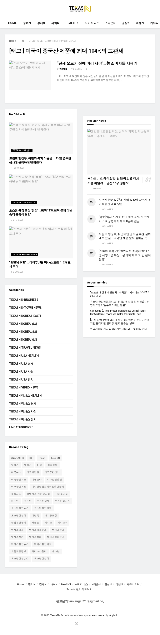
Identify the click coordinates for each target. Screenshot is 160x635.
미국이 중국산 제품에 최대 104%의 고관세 (52, 40)
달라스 (15, 465)
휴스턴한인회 (41, 558)
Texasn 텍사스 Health (25, 395)
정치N (27, 23)
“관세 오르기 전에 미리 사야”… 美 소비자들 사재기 (97, 63)
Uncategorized (21, 427)
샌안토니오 (61, 494)
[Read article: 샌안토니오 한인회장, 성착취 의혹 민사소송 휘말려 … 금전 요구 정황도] (119, 152)
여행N (140, 23)
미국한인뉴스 (18, 479)
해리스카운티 (39, 551)
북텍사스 (16, 494)
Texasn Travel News (25, 347)
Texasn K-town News (24, 254)
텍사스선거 (17, 537)
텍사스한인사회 (43, 544)
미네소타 (37, 479)
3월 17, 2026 (17, 220)
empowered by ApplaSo (105, 615)
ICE (31, 458)
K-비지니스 (92, 23)
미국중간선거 (52, 472)
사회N (55, 23)
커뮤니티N (132, 584)
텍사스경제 (17, 530)
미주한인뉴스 (18, 486)
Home (12, 23)
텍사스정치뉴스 (56, 537)
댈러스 (28, 465)
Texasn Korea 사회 (23, 331)
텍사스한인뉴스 (20, 544)
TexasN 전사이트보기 (79, 589)
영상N (126, 23)
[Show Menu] (7, 9)
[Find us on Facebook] (71, 624)
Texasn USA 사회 (21, 371)
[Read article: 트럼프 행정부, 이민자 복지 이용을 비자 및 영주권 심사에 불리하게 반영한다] (41, 138)
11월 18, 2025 (18, 168)
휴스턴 (56, 551)
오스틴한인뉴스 (20, 508)
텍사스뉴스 (58, 530)
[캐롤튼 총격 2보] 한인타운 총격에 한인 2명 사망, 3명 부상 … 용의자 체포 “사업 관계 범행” (125, 255)
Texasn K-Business (23, 299)
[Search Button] (153, 9)
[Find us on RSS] (86, 624)
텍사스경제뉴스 (38, 530)
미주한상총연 (54, 479)
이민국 (35, 515)
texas (42, 458)
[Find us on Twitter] (76, 624)
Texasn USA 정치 (21, 150)
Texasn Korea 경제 (23, 323)
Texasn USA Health (23, 202)
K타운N (110, 23)
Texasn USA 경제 (21, 363)
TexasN (55, 458)
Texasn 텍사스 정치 (22, 419)
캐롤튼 (35, 522)
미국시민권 (33, 472)
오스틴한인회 (18, 515)
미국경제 (53, 465)
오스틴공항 (43, 501)
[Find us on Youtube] (81, 624)
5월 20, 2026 (17, 272)
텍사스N (62, 522)
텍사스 (48, 522)
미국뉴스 (16, 472)
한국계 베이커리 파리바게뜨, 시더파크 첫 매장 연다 (118, 329)
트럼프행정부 (18, 551)
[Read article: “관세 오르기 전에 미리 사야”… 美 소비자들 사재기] (30, 75)
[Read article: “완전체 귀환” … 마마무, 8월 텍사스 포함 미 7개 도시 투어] (41, 242)
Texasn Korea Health (25, 316)
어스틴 (15, 501)
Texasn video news (24, 387)
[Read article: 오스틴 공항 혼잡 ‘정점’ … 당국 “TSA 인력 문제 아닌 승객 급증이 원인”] (41, 190)
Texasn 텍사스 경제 (22, 403)
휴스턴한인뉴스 (20, 558)
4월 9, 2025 (76, 69)
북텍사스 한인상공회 (38, 494)
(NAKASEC (17, 458)
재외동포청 (51, 515)
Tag (22, 40)
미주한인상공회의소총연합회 (48, 486)
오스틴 (28, 501)
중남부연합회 (18, 522)
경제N (41, 23)
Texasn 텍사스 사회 (22, 411)
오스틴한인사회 (43, 508)
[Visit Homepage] (80, 9)
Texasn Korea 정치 (23, 339)
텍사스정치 (35, 537)
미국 (39, 465)
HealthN (72, 23)
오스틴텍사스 (62, 501)
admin (63, 69)
